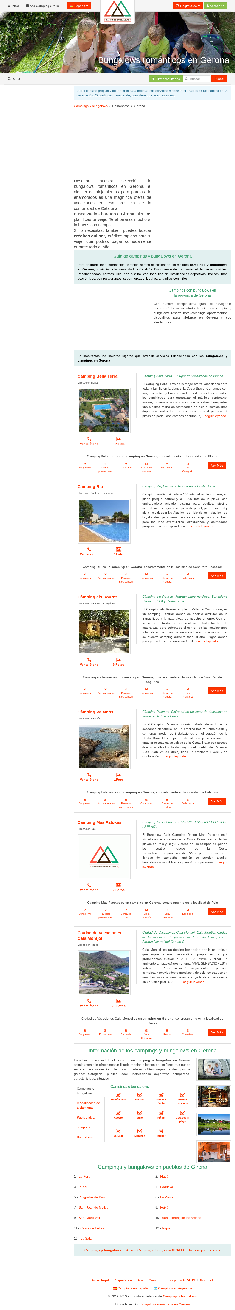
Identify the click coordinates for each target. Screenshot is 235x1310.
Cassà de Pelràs (92, 1228)
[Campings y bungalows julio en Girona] (139, 1113)
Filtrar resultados (167, 79)
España (79, 6)
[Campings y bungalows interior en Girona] (161, 1131)
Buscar (219, 79)
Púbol (83, 1187)
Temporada (85, 1127)
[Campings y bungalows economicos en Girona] (118, 1095)
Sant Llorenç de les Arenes (181, 1218)
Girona (14, 78)
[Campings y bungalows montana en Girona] (139, 1131)
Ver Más (217, 465)
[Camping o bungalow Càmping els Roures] (104, 631)
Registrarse (188, 6)
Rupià (166, 1228)
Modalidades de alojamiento (88, 1105)
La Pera (84, 1176)
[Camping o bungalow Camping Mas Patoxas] (104, 856)
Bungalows (85, 1137)
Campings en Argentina (174, 1288)
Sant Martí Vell (89, 1218)
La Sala (86, 1238)
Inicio (15, 6)
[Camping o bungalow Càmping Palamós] (104, 746)
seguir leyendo (215, 416)
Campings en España (133, 1288)
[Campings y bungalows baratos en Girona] (139, 1095)
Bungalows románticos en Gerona (165, 1304)
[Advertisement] (36, 255)
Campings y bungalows (91, 106)
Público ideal (86, 1117)
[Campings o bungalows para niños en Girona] (161, 1113)
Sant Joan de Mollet (93, 1207)
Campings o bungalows (85, 1091)
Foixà (164, 1207)
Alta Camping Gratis (44, 6)
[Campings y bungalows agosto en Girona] (118, 1113)
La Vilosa (166, 1197)
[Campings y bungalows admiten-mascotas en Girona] (182, 1095)
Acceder (216, 6)
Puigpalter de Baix (92, 1197)
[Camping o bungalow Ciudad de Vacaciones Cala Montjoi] (104, 972)
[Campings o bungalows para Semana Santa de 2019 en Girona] (161, 1095)
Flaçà (164, 1176)
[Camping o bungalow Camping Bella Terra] (104, 410)
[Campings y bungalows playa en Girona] (182, 1113)
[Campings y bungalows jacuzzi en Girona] (118, 1131)
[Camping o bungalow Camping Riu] (104, 521)
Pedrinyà (166, 1187)
